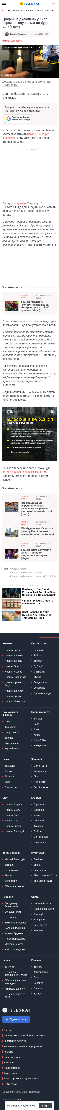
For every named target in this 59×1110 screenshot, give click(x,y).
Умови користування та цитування (23, 1046)
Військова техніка (15, 886)
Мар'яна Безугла (14, 944)
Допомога (39, 687)
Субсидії (38, 666)
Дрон (7, 782)
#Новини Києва (18, 569)
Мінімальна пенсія (15, 988)
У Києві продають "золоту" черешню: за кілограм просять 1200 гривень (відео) (35, 306)
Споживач (39, 810)
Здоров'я (36, 759)
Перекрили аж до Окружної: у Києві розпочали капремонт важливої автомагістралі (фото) (36, 509)
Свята (35, 897)
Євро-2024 (40, 740)
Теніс (36, 729)
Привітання (40, 842)
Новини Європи (14, 804)
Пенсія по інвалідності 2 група (16, 973)
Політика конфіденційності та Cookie (24, 1035)
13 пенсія (10, 966)
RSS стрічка (10, 1084)
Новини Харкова (14, 655)
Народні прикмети (44, 909)
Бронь (37, 864)
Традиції (38, 914)
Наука (6, 759)
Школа (37, 677)
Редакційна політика (15, 1041)
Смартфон (11, 787)
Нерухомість (12, 732)
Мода (37, 815)
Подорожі (39, 820)
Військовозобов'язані (45, 875)
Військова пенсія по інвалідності (16, 982)
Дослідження (41, 787)
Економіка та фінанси (10, 713)
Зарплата (39, 650)
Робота (38, 655)
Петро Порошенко (15, 938)
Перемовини (12, 870)
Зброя (8, 875)
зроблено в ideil (12, 1100)
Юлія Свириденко (15, 949)
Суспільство (39, 643)
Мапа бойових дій (15, 859)
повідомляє (19, 203)
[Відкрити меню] (4, 3)
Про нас (8, 1030)
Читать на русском (12, 41)
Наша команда (12, 1068)
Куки (33, 1105)
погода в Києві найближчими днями (24, 471)
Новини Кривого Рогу (14, 684)
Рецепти (36, 960)
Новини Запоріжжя (15, 677)
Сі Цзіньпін (11, 917)
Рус (54, 3)
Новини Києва (24, 297)
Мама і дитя (40, 765)
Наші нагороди (12, 1057)
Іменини (38, 930)
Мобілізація (38, 852)
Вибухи (9, 864)
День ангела (40, 925)
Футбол (38, 718)
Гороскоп (39, 804)
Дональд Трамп (13, 911)
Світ (5, 798)
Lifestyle (36, 798)
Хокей (37, 735)
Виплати (38, 661)
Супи (36, 977)
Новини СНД (12, 820)
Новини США (12, 810)
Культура (39, 826)
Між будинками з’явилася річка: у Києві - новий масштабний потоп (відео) (37, 531)
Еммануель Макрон (15, 922)
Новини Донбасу (14, 691)
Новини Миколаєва (15, 701)
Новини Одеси (13, 666)
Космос (9, 771)
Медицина (39, 671)
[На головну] (29, 3)
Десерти (38, 983)
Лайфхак (39, 831)
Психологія (40, 782)
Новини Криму (13, 696)
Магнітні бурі (41, 836)
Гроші (8, 721)
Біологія (9, 776)
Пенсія (6, 960)
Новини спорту (40, 712)
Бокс (36, 724)
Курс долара (12, 743)
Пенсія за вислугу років (15, 995)
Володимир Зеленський (11, 905)
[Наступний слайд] (56, 10)
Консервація (41, 972)
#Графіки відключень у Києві (25, 572)
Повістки (38, 859)
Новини (7, 643)
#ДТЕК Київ (49, 576)
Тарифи (9, 737)
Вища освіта (41, 682)
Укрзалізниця (12, 748)
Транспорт (10, 727)
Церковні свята (42, 903)
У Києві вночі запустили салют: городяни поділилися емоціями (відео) (36, 554)
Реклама (8, 1051)
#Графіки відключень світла (25, 576)
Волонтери (11, 881)
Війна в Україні (11, 852)
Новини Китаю (13, 826)
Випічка (38, 966)
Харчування (40, 771)
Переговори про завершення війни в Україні (31, 10)
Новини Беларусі (14, 831)
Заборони (39, 919)
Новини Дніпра (13, 661)
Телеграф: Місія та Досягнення (21, 1078)
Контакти (9, 1062)
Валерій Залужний (15, 928)
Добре (45, 1105)
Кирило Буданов (14, 933)
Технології (10, 765)
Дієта (36, 776)
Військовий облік (43, 881)
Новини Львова (13, 671)
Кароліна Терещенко (18, 34)
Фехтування (40, 745)
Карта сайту (10, 1073)
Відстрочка (40, 870)
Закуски (38, 993)
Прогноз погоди (42, 693)
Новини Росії (12, 815)
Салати (38, 988)
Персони (7, 897)
